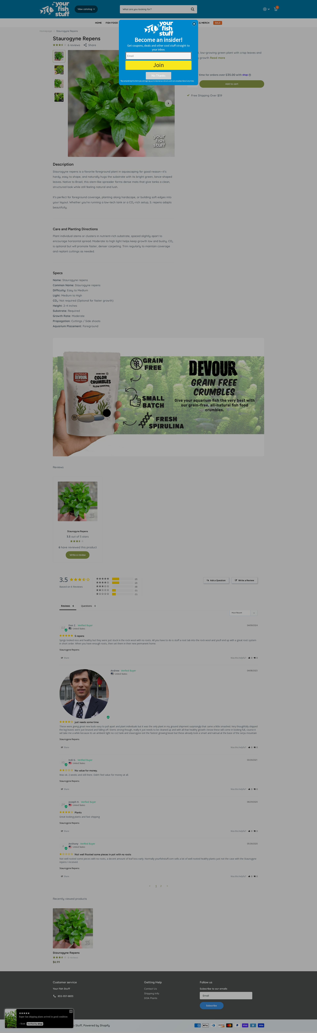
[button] (194, 24)
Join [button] (158, 65)
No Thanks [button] (158, 75)
